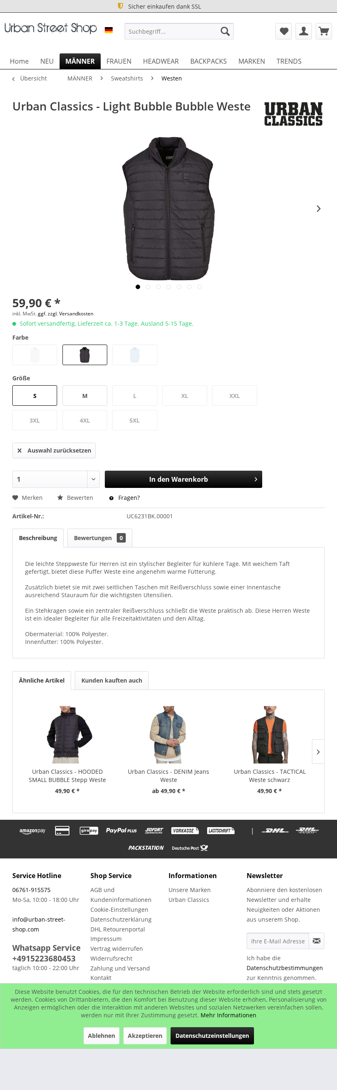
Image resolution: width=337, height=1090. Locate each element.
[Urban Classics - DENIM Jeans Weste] (168, 734)
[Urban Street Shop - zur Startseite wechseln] (50, 33)
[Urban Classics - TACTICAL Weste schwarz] (269, 734)
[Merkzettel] (283, 31)
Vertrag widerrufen (116, 948)
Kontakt (100, 978)
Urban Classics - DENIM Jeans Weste (168, 776)
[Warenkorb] (324, 31)
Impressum (106, 939)
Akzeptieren (145, 1035)
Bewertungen (98, 538)
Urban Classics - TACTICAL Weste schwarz (270, 776)
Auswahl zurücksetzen (59, 450)
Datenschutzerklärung (121, 919)
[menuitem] (179, 31)
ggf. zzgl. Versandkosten (65, 313)
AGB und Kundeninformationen (121, 895)
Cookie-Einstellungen (119, 909)
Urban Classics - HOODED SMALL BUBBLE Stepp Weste (67, 776)
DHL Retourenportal (117, 929)
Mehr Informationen (228, 1015)
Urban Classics (188, 900)
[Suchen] (225, 31)
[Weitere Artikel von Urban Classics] (293, 114)
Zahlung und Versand (120, 968)
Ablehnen (101, 1035)
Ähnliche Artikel (42, 680)
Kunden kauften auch (111, 680)
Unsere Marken (189, 890)
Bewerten (80, 497)
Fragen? (128, 497)
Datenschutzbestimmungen (285, 968)
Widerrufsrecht (111, 958)
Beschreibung (38, 538)
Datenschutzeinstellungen (212, 1035)
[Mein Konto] (303, 31)
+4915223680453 (44, 958)
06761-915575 (31, 890)
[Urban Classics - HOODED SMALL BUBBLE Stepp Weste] (67, 734)
